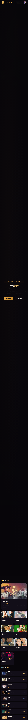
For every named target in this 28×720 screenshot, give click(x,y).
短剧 (23, 5)
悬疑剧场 (12, 5)
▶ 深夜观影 (8, 298)
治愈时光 (16, 5)
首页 (4, 5)
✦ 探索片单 (19, 298)
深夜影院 (7, 5)
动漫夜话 (20, 5)
